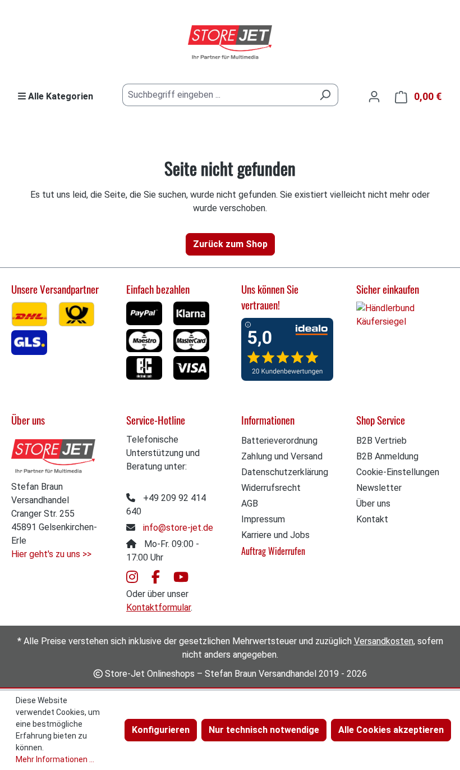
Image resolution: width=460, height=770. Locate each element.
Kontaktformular (158, 607)
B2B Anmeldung (387, 456)
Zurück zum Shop (230, 244)
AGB (249, 503)
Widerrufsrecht (271, 487)
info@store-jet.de (178, 527)
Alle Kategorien (59, 96)
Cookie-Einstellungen (397, 472)
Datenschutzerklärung (284, 472)
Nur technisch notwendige (264, 730)
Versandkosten (383, 641)
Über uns (373, 503)
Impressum (263, 519)
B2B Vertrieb (381, 440)
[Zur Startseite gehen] (230, 42)
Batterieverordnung (279, 440)
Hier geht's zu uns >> (51, 554)
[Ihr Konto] (374, 96)
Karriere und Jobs (275, 535)
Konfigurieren (161, 730)
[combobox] (217, 95)
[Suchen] (325, 95)
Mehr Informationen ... (55, 759)
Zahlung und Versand (282, 456)
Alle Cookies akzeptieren (391, 730)
